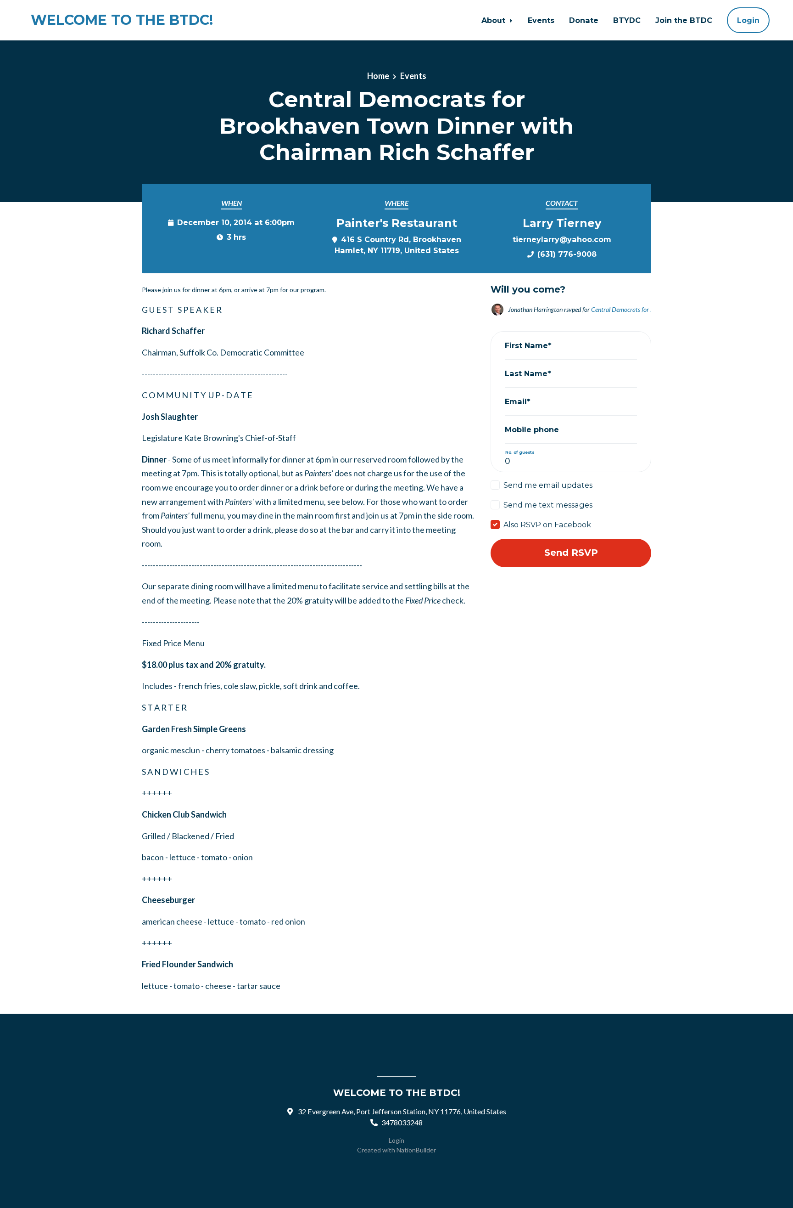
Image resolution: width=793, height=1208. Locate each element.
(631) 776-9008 (567, 254)
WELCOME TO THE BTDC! (122, 20)
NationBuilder (416, 1150)
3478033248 (402, 1122)
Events (541, 20)
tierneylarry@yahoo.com (562, 239)
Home (378, 76)
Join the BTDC (683, 20)
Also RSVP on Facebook (547, 524)
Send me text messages (547, 504)
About (494, 20)
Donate (583, 20)
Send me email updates (547, 485)
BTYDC (627, 20)
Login (748, 20)
